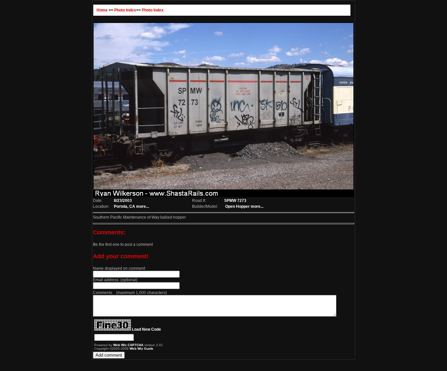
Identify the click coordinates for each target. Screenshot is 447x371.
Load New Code (146, 329)
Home (102, 10)
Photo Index (125, 10)
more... (142, 206)
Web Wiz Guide (141, 348)
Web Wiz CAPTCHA (128, 345)
